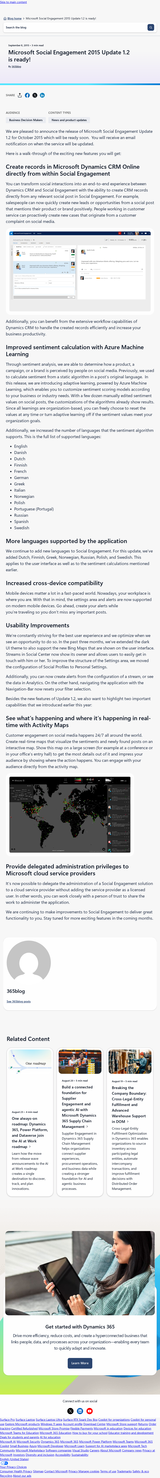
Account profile (72, 1424)
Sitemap (38, 1471)
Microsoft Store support (121, 1424)
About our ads (22, 1475)
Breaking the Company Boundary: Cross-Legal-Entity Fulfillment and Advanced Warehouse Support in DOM (129, 1104)
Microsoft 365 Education (55, 1433)
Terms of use (108, 1471)
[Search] (151, 27)
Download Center (94, 1424)
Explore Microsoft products (22, 1424)
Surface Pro (7, 1419)
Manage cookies (89, 1471)
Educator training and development (131, 1433)
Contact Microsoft (56, 1471)
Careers (94, 1450)
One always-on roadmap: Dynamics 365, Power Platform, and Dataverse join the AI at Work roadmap (30, 1132)
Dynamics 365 (50, 1441)
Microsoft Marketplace (30, 1450)
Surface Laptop (25, 1419)
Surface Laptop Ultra (49, 1419)
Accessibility (63, 1454)
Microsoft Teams (123, 1441)
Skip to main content (13, 2)
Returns (143, 1424)
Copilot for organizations (114, 1419)
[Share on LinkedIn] (42, 95)
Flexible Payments (81, 1428)
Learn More (80, 1363)
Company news (132, 1450)
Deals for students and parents (19, 1437)
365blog (16, 66)
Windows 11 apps (51, 1424)
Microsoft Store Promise (54, 1428)
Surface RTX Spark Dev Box (80, 1419)
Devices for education (137, 1428)
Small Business (19, 1446)
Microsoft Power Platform (95, 1441)
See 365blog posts (19, 1001)
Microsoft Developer (51, 1446)
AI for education (50, 1437)
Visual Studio (80, 1450)
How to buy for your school (90, 1433)
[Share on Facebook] (27, 95)
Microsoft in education (108, 1428)
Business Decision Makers (25, 120)
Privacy (74, 1471)
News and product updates (69, 120)
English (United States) (14, 1459)
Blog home (14, 18)
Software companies (58, 1450)
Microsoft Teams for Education (19, 1433)
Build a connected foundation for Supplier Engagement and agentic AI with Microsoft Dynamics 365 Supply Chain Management (79, 1107)
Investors (19, 1454)
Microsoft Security (28, 1441)
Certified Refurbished (24, 1428)
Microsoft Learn (74, 1446)
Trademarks (124, 1471)
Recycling (6, 1475)
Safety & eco (140, 1471)
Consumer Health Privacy (16, 1471)
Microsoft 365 (69, 1441)
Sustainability (79, 1454)
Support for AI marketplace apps (106, 1446)
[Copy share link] (19, 95)
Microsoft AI (8, 1441)
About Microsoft (110, 1450)
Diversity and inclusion (40, 1454)
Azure (33, 1446)
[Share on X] (34, 95)
